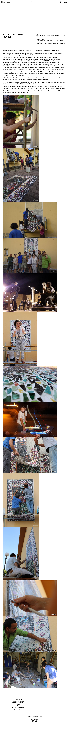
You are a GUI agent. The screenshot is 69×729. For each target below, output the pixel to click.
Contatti (54, 2)
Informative (38, 2)
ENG (65, 2)
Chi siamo (21, 2)
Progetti (29, 2)
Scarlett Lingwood (59, 43)
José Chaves (49, 42)
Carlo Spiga (49, 41)
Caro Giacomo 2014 (53, 35)
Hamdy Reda (39, 42)
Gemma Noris (59, 41)
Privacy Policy (18, 710)
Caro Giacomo (40, 35)
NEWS (47, 2)
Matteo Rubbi (48, 43)
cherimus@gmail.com (34, 717)
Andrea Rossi (40, 41)
